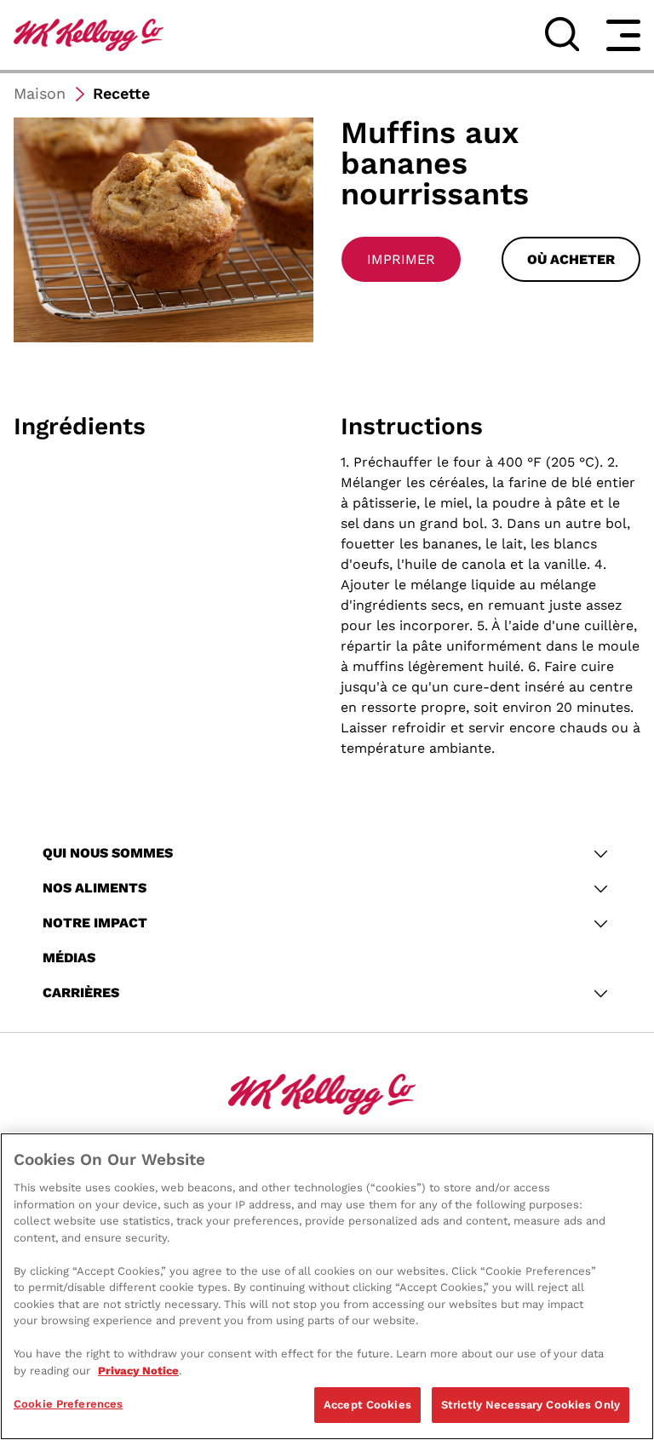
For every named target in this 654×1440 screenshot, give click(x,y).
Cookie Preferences (68, 1403)
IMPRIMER (401, 259)
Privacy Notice (138, 1370)
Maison (40, 93)
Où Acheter (571, 259)
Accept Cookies (367, 1404)
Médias (69, 957)
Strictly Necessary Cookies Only (530, 1404)
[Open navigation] (623, 35)
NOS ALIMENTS (94, 888)
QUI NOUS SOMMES (108, 853)
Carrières (81, 992)
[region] (327, 1286)
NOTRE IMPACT (95, 923)
